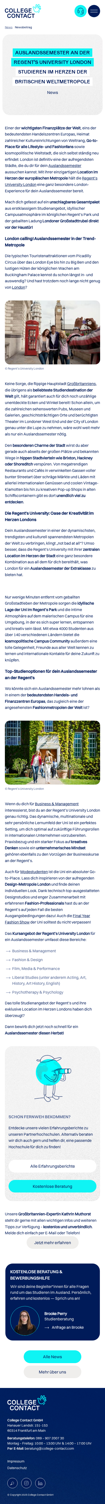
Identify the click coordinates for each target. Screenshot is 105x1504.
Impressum (15, 1461)
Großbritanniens (81, 383)
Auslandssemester (64, 165)
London (18, 287)
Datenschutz (17, 1468)
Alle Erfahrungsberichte (52, 1166)
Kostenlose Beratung (52, 1186)
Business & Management (57, 803)
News (8, 27)
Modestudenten (34, 871)
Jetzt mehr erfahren (52, 1242)
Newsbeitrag (23, 27)
